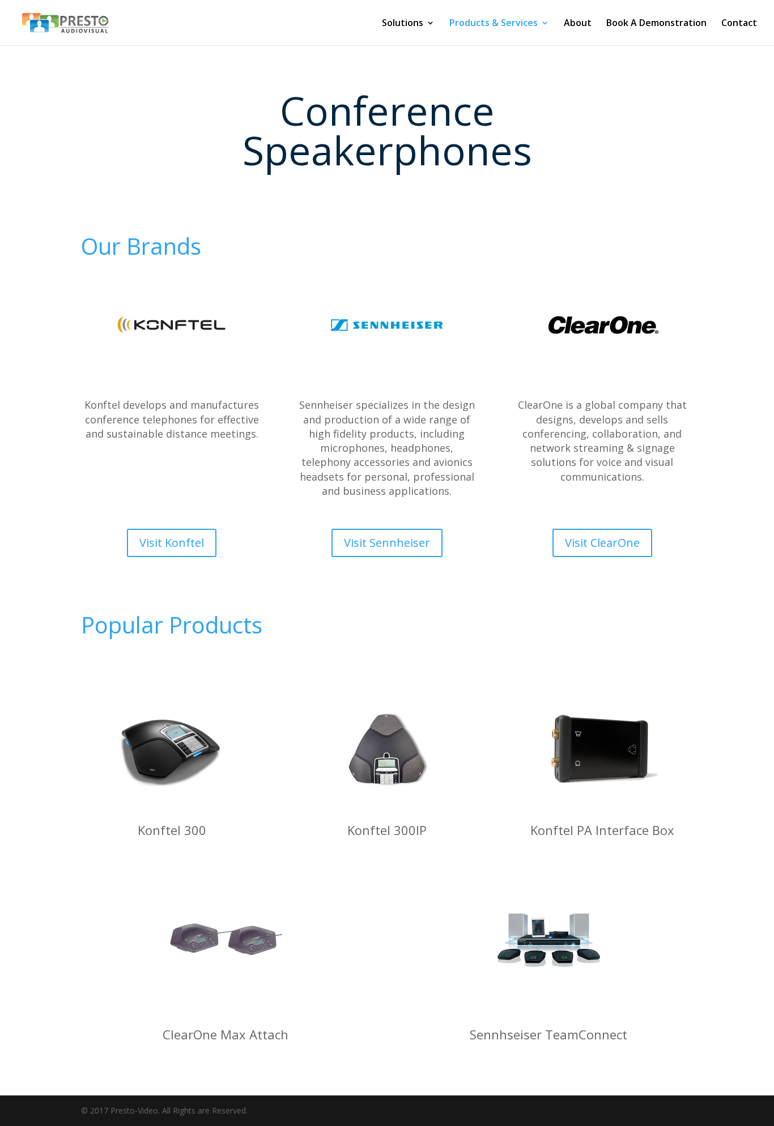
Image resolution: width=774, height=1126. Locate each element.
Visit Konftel (171, 542)
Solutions (402, 24)
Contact (739, 24)
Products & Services (493, 24)
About (578, 24)
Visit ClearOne (602, 542)
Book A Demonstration (656, 24)
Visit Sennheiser (387, 542)
